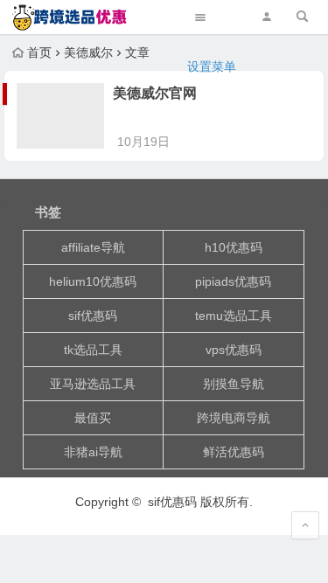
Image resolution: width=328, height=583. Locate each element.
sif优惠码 (92, 316)
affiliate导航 (93, 247)
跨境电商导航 (233, 418)
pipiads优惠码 (233, 281)
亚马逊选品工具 (93, 384)
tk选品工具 (93, 350)
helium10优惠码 (92, 281)
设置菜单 (211, 66)
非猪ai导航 (93, 452)
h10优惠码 (233, 247)
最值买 (92, 418)
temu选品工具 (233, 316)
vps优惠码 (234, 350)
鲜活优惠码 (233, 452)
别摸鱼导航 (233, 384)
